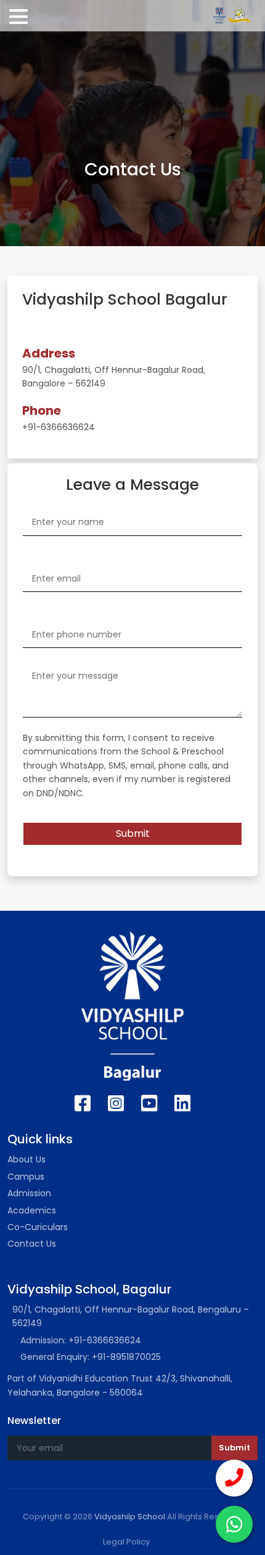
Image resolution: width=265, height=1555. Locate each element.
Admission (29, 1193)
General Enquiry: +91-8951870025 (90, 1357)
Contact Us (31, 1243)
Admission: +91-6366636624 (80, 1340)
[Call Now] (234, 1478)
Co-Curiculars (37, 1227)
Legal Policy (126, 1542)
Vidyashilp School (129, 1516)
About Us (26, 1159)
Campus (25, 1176)
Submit (133, 833)
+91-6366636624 (58, 427)
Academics (31, 1210)
